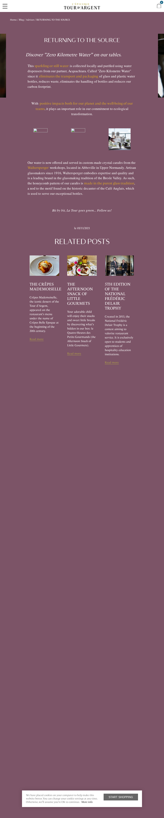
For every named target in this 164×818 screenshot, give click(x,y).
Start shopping (121, 797)
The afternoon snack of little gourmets (80, 294)
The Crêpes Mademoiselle (45, 286)
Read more (37, 339)
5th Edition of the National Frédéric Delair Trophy (117, 296)
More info (87, 801)
